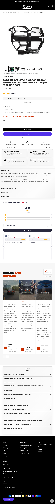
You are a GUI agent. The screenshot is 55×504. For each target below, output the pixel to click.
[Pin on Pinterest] (9, 147)
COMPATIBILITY (5, 196)
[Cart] (51, 7)
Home (4, 12)
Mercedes (5, 445)
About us (40, 451)
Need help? (49, 148)
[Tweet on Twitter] (11, 147)
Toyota (4, 453)
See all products (48, 276)
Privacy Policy (24, 442)
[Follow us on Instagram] (9, 478)
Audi (4, 450)
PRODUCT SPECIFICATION (8, 188)
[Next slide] (51, 246)
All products (6, 464)
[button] (9, 93)
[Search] (6, 6)
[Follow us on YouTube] (13, 478)
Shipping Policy (24, 448)
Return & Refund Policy (26, 445)
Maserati (5, 461)
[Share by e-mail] (14, 147)
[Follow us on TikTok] (5, 482)
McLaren (5, 456)
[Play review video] (11, 290)
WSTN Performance (8, 76)
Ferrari (4, 458)
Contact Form (41, 449)
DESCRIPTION (5, 170)
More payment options (27, 138)
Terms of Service (24, 453)
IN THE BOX (4, 192)
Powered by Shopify (17, 492)
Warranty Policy (24, 450)
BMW (4, 442)
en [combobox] (24, 202)
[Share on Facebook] (7, 147)
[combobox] (50, 225)
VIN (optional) (6, 106)
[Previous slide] (3, 246)
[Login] (48, 6)
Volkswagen (6, 448)
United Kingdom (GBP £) (9, 487)
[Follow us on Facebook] (5, 478)
